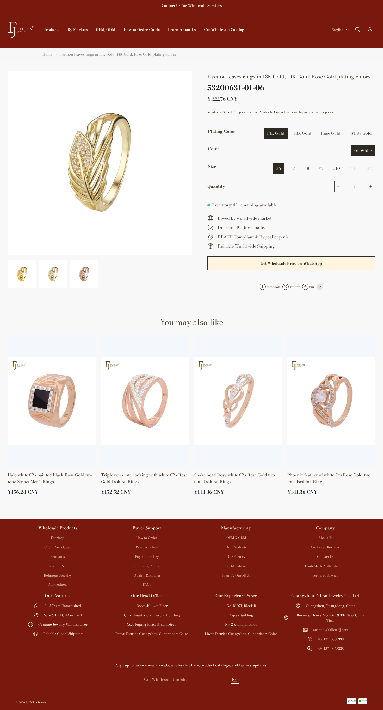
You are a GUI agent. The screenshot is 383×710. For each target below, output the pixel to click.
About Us (325, 537)
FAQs (147, 584)
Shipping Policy (146, 565)
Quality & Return (147, 575)
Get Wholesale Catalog (224, 30)
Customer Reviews (325, 547)
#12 (368, 168)
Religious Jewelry (58, 575)
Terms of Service (325, 575)
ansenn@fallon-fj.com (330, 629)
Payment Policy (147, 556)
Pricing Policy (147, 547)
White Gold (361, 133)
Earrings (58, 537)
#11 (352, 168)
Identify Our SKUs (236, 575)
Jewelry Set (57, 565)
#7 (292, 168)
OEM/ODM (105, 30)
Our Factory (236, 556)
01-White (363, 151)
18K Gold (302, 133)
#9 (321, 168)
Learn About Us (182, 30)
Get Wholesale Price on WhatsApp (291, 263)
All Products (57, 584)
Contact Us (325, 556)
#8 (306, 168)
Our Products (236, 547)
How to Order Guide (142, 30)
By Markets (77, 30)
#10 (336, 168)
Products (51, 30)
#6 (278, 168)
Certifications (236, 565)
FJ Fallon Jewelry (36, 703)
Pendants (57, 556)
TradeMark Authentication (325, 565)
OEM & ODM (236, 537)
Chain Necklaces (57, 547)
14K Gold (276, 133)
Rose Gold (331, 133)
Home (47, 54)
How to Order (146, 537)
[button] (357, 30)
